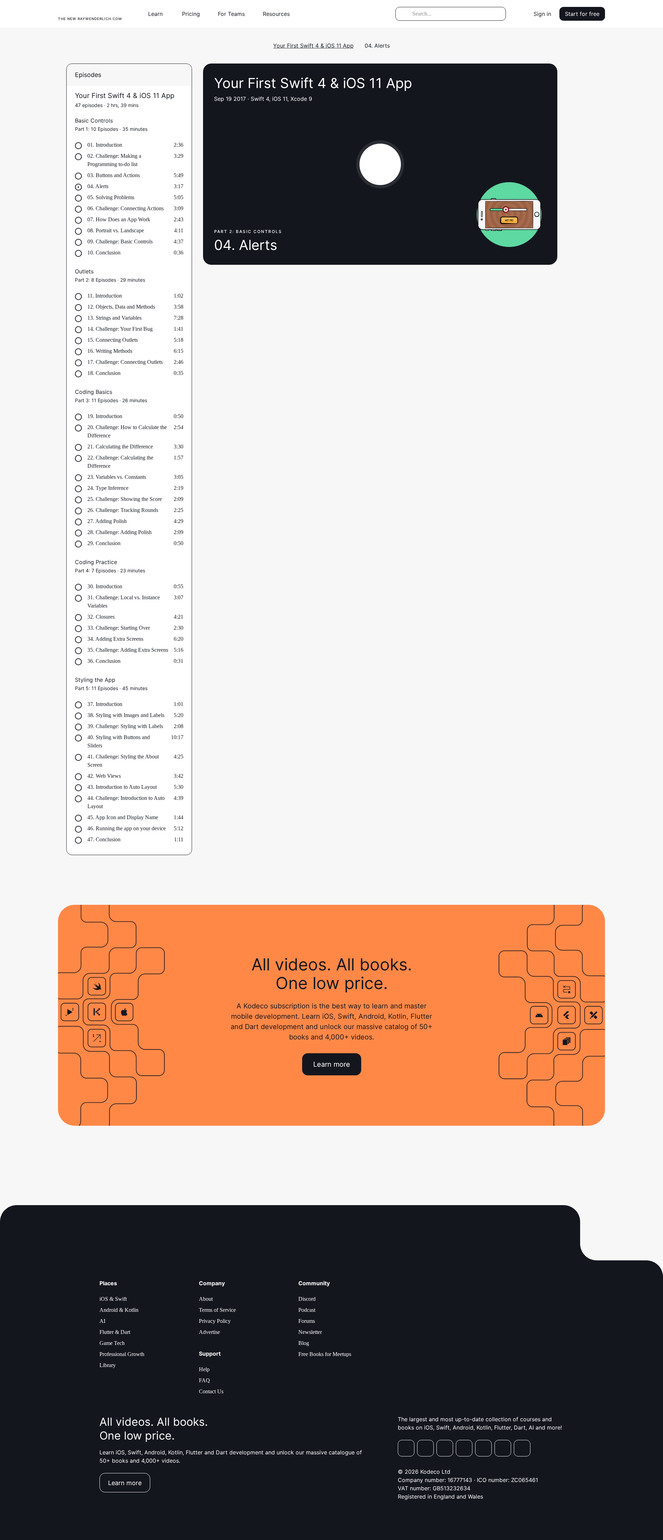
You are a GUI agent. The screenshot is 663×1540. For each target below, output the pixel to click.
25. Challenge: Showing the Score (124, 499)
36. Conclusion (104, 661)
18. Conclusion (104, 373)
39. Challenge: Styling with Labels (125, 726)
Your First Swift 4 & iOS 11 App (313, 45)
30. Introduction (104, 586)
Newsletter (310, 1332)
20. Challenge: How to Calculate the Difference (127, 431)
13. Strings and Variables (114, 318)
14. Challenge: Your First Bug (120, 329)
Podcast (306, 1310)
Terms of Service (217, 1310)
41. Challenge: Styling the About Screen (123, 761)
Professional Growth (121, 1354)
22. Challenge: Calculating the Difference (120, 462)
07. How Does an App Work (118, 219)
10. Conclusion (104, 252)
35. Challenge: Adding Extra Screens (127, 650)
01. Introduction (104, 145)
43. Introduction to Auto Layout (122, 787)
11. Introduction (104, 296)
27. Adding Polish (107, 521)
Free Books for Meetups (324, 1354)
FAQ (204, 1380)
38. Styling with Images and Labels (125, 715)
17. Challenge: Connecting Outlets (125, 362)
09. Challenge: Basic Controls (120, 241)
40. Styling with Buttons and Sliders (118, 741)
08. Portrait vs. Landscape (115, 230)
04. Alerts (97, 186)
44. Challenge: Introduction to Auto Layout (126, 802)
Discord (307, 1299)
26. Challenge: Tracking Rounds (122, 510)
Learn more (331, 1064)
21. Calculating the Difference (120, 446)
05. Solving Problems (110, 197)
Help (204, 1369)
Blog (303, 1343)
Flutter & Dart (114, 1332)
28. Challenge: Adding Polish (119, 532)
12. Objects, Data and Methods (121, 307)
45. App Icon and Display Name (122, 817)
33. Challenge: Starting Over (118, 628)
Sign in (542, 13)
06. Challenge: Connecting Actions (125, 208)
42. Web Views (104, 776)
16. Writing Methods (109, 351)
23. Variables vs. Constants (116, 477)
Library (107, 1365)
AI (102, 1321)
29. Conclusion (104, 543)
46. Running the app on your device (126, 828)
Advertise (209, 1332)
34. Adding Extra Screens (115, 639)
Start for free (582, 13)
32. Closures (101, 617)
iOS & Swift (113, 1299)
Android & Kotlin (118, 1310)
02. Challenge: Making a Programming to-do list (114, 160)
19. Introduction (104, 416)
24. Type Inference (107, 488)
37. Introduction (104, 704)
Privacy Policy (215, 1321)
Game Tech (112, 1343)
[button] (158, 14)
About (206, 1299)
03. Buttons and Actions (113, 175)
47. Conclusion (104, 839)
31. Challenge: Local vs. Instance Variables (123, 601)
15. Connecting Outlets (112, 340)
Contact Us (211, 1391)
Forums (306, 1321)
